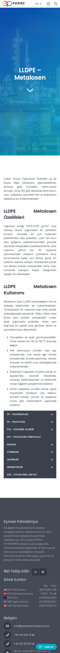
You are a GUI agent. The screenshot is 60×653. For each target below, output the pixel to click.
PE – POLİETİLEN (30, 422)
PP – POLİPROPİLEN (30, 414)
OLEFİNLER (30, 460)
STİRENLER (30, 452)
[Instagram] (35, 572)
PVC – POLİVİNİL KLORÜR (30, 429)
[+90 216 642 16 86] (9, 635)
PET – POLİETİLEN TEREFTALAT (24, 436)
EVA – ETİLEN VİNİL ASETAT (22, 474)
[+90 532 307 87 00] (9, 643)
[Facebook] (43, 572)
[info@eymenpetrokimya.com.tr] (9, 626)
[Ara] (55, 4)
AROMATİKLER (30, 467)
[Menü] (48, 4)
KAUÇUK (30, 444)
